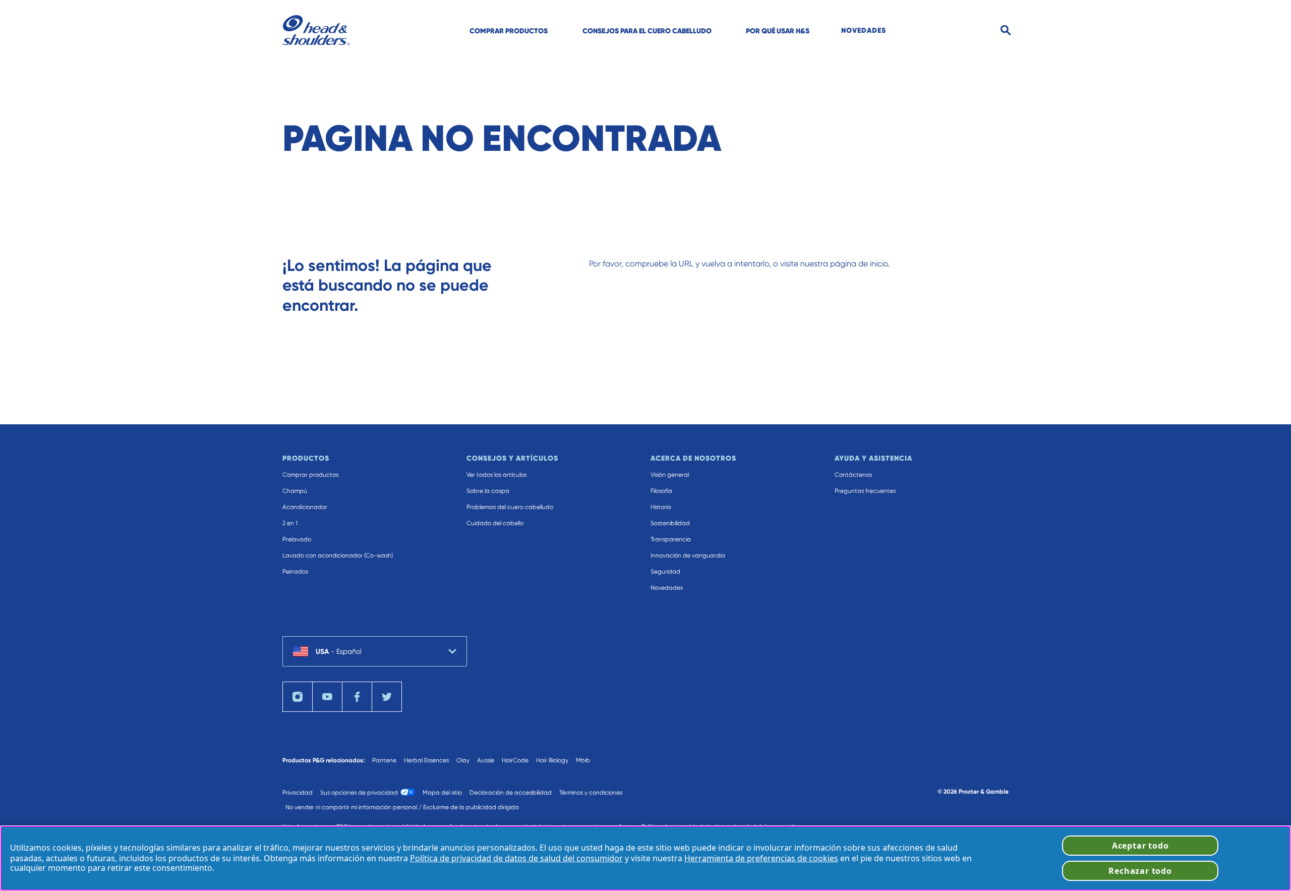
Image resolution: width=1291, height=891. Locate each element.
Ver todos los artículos (496, 474)
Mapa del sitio (442, 793)
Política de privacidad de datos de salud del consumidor (516, 858)
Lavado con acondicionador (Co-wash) (337, 555)
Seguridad (665, 571)
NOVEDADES (863, 30)
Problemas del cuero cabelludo (509, 507)
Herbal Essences (426, 760)
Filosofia (661, 490)
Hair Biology (552, 760)
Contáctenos (853, 474)
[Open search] (1006, 30)
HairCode (515, 760)
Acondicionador (304, 507)
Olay (463, 760)
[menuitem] (508, 30)
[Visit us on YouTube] (327, 696)
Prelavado (296, 539)
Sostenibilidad (670, 523)
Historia (661, 507)
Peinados (295, 571)
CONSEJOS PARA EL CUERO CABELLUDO (647, 30)
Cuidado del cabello (494, 523)
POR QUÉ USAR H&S (777, 30)
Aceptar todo (1140, 845)
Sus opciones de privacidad (359, 792)
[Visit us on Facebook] (357, 696)
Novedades (667, 587)
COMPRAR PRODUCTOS (509, 30)
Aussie (485, 760)
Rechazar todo (1139, 870)
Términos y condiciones (590, 793)
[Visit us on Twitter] (386, 696)
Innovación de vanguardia (688, 555)
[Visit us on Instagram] (297, 696)
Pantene (384, 760)
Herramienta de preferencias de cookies (761, 858)
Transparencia (671, 539)
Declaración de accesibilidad (511, 793)
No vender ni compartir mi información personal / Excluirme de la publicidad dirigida (402, 807)
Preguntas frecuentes (865, 490)
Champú (294, 490)
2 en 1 (290, 523)
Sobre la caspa (487, 490)
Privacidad (297, 793)
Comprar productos (310, 474)
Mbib (583, 760)
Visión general (670, 474)
